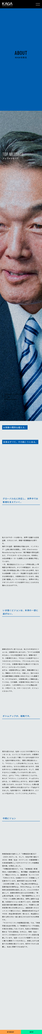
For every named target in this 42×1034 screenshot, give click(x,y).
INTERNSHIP (10, 1032)
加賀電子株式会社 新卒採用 (7, 4)
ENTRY (31, 1032)
